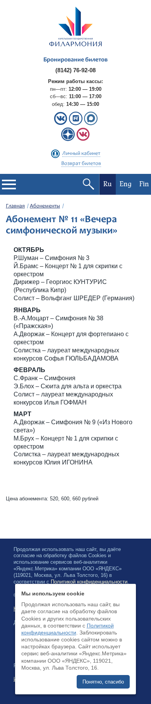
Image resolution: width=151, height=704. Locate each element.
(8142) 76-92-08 (75, 70)
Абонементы (45, 206)
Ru (107, 184)
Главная (15, 206)
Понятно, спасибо (103, 682)
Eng (126, 184)
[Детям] (83, 139)
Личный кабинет (81, 153)
